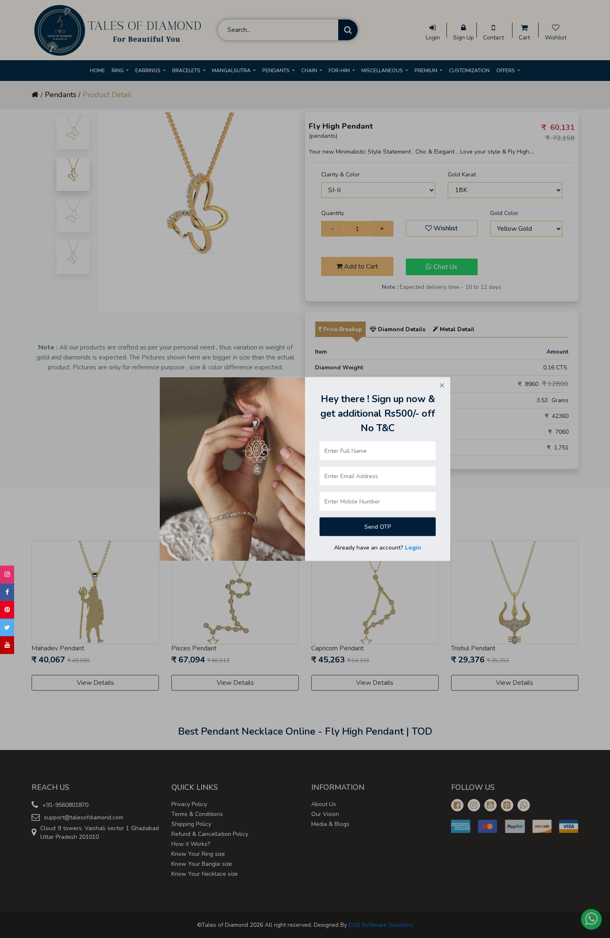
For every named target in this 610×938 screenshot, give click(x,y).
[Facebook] (7, 592)
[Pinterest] (7, 610)
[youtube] (7, 645)
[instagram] (7, 575)
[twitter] (7, 627)
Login (413, 548)
